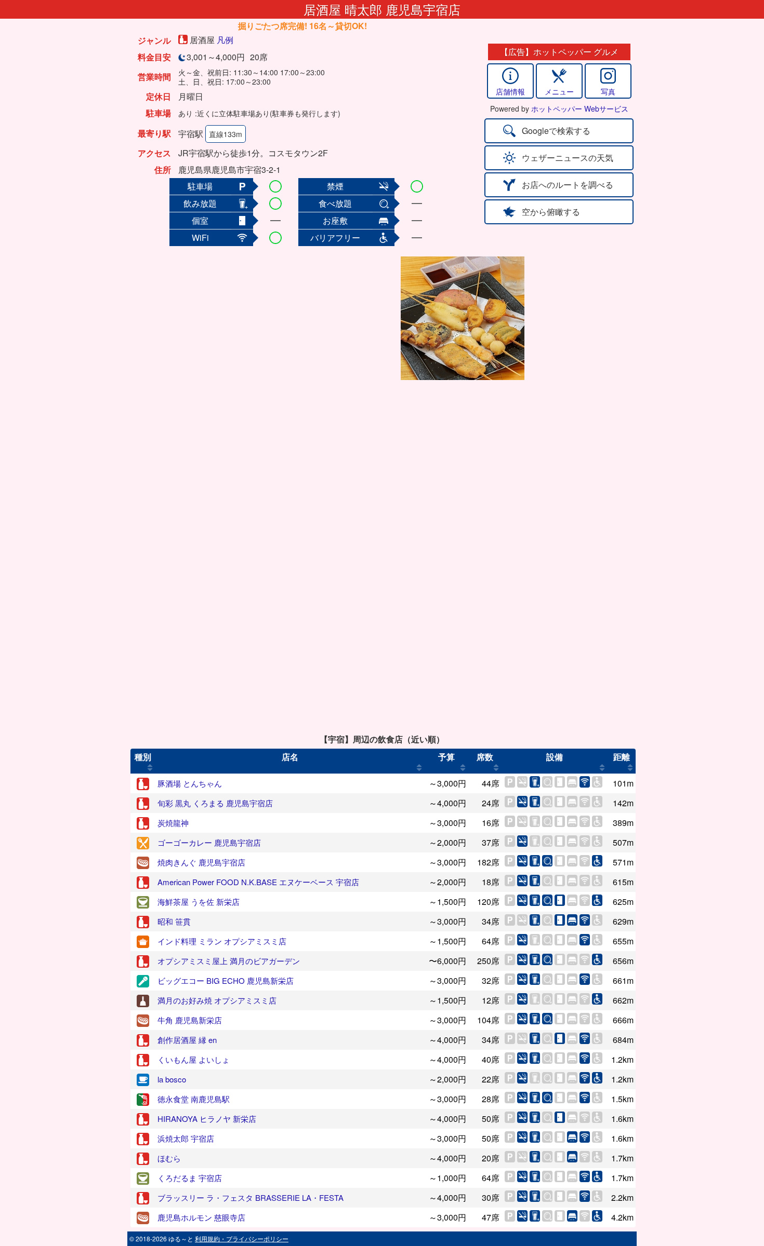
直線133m (225, 134)
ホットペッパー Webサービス (579, 108)
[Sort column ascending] (150, 767)
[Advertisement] (315, 318)
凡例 (225, 40)
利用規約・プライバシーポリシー (241, 1238)
